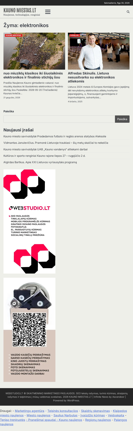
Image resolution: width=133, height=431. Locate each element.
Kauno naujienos (70, 420)
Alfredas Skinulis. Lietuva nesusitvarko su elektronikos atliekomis (91, 77)
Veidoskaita (116, 415)
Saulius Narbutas (65, 415)
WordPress (73, 400)
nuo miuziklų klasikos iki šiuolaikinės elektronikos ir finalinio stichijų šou (33, 75)
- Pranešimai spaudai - (42, 420)
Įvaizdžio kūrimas (93, 415)
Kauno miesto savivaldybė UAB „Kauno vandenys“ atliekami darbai (45, 149)
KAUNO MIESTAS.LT (19, 10)
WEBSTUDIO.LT (14, 393)
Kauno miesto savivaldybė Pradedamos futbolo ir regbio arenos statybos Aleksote (54, 136)
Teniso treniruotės (12, 420)
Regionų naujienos (98, 420)
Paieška (8, 111)
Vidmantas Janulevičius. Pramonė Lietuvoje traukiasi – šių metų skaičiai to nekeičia (55, 142)
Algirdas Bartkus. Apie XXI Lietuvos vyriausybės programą (40, 162)
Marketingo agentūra (29, 411)
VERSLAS (74, 35)
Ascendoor (118, 396)
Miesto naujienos (38, 415)
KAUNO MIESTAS (13, 35)
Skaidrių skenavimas (95, 411)
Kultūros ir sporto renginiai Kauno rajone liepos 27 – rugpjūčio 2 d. (44, 155)
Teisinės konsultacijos (62, 411)
